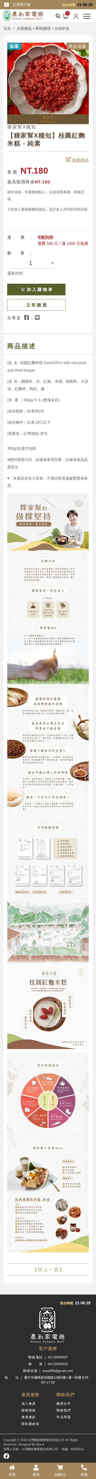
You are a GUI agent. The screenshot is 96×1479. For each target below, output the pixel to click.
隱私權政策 (30, 1424)
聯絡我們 (63, 1410)
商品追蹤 (78, 46)
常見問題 (63, 1417)
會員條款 (28, 1417)
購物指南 (28, 1410)
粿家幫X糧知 (21, 126)
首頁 (7, 29)
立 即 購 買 (36, 305)
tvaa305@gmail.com (58, 1371)
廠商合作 (63, 1403)
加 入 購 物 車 (39, 289)
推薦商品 (80, 160)
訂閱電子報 (22, 5)
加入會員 (28, 1403)
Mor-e (40, 1444)
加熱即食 (62, 29)
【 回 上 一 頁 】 (48, 1269)
